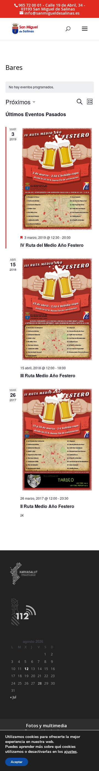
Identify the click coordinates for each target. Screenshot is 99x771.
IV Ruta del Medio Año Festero (52, 245)
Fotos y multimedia (46, 726)
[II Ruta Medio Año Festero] (57, 440)
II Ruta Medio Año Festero (47, 506)
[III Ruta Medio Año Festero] (57, 309)
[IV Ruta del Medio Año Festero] (57, 179)
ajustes (70, 751)
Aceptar (17, 762)
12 (26, 668)
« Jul (13, 697)
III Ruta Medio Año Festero (47, 375)
